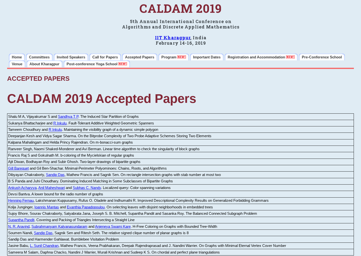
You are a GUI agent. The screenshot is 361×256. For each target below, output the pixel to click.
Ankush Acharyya (22, 188)
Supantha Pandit (21, 220)
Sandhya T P (68, 117)
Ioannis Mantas (46, 207)
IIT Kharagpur (172, 37)
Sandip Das (55, 175)
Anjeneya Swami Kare (113, 227)
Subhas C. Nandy (87, 188)
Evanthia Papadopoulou (86, 207)
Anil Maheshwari (51, 188)
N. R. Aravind (18, 227)
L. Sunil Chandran (44, 246)
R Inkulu (60, 123)
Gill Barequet (18, 168)
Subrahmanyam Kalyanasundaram (59, 227)
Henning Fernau (21, 200)
